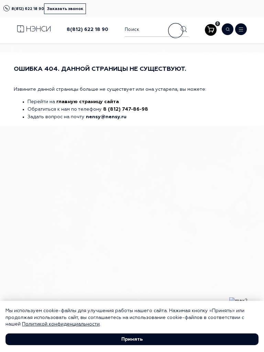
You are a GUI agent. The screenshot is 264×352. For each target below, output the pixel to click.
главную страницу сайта (87, 101)
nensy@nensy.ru (106, 116)
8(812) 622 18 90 (27, 9)
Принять (132, 339)
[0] (211, 30)
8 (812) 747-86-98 (125, 109)
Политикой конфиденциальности (61, 324)
